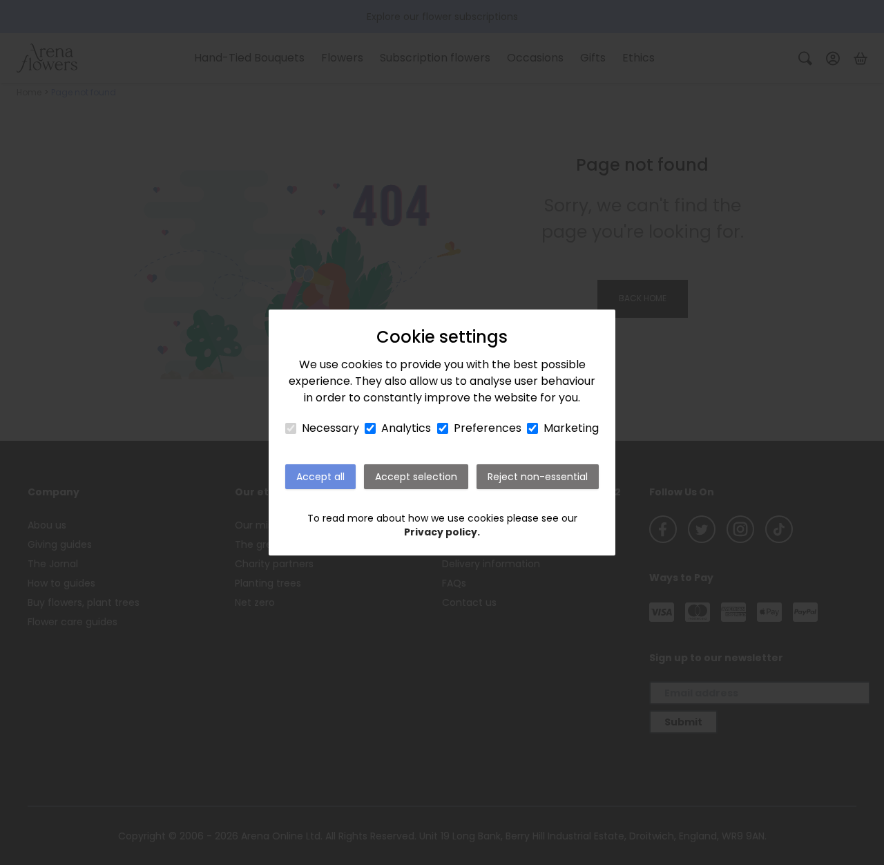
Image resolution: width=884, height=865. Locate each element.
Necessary (330, 428)
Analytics (406, 428)
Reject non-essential (538, 477)
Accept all (320, 477)
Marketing (571, 428)
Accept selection (416, 477)
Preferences (487, 428)
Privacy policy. (442, 532)
